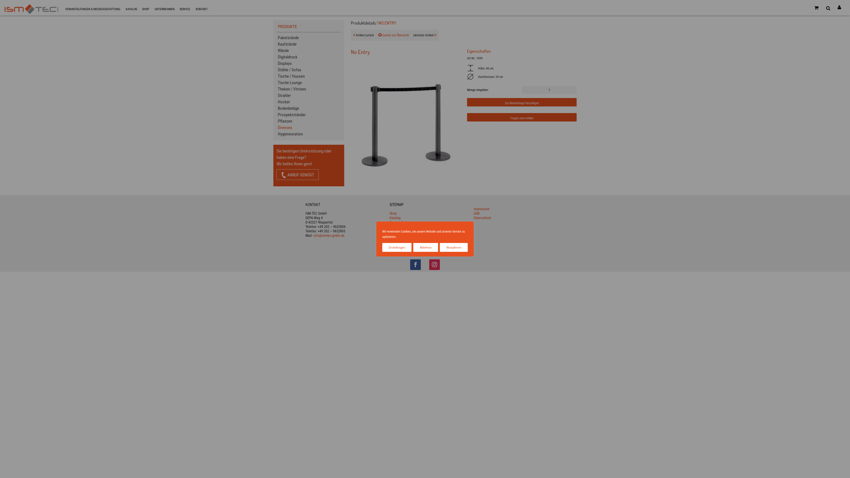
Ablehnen (426, 247)
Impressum (404, 237)
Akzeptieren (453, 247)
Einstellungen (397, 247)
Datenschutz (419, 237)
